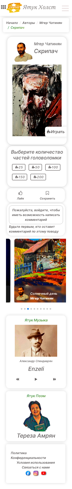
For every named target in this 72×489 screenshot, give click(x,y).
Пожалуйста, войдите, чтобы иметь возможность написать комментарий (36, 215)
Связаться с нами (36, 467)
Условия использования (36, 462)
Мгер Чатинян (50, 23)
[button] (3, 7)
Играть (58, 131)
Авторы (28, 23)
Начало (12, 23)
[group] (36, 270)
